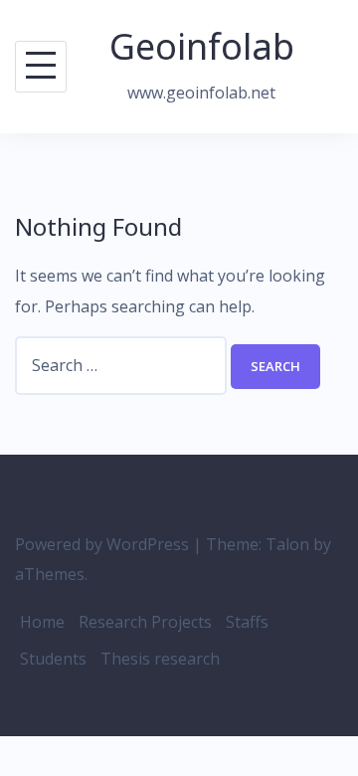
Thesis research (160, 659)
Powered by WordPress (102, 544)
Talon (287, 544)
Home (42, 622)
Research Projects (145, 622)
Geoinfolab (201, 46)
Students (53, 659)
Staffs (247, 622)
